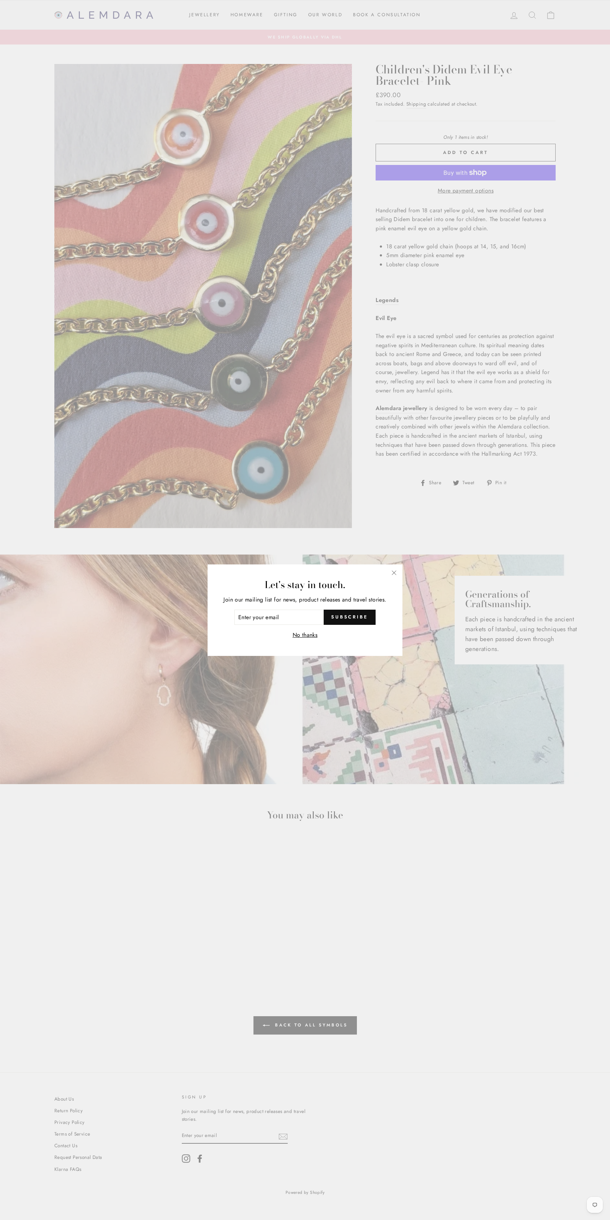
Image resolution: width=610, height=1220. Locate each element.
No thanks (305, 635)
